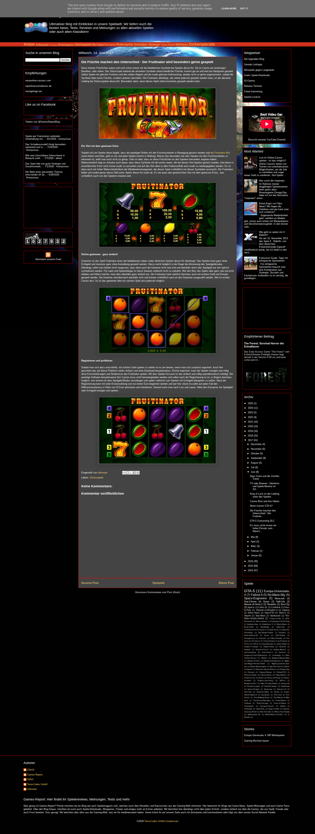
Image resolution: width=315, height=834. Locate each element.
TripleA (283, 706)
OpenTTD (269, 613)
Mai (253, 537)
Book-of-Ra (249, 627)
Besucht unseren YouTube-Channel (266, 139)
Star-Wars (260, 615)
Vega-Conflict (273, 709)
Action (29, 44)
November (256, 449)
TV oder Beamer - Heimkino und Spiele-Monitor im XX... (264, 486)
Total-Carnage (262, 703)
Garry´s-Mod (282, 644)
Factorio (262, 638)
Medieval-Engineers (272, 661)
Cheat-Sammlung (253, 91)
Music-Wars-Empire (258, 666)
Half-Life (280, 601)
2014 (251, 570)
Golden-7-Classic (251, 647)
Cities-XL (263, 607)
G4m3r (30, 769)
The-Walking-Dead (261, 697)
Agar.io (251, 607)
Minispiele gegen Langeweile (259, 70)
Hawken (247, 650)
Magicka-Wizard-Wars (281, 658)
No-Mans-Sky (276, 594)
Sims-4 (282, 613)
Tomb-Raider (280, 700)
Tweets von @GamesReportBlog (42, 121)
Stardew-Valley (262, 692)
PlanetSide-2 (281, 675)
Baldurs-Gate (252, 624)
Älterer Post (226, 583)
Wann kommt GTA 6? (261, 505)
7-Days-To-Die (275, 619)
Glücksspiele (83, 44)
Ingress (286, 610)
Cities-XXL (280, 627)
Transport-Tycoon (267, 706)
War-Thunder (265, 712)
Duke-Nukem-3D (251, 635)
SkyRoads (285, 686)
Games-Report (34, 774)
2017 (251, 440)
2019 (251, 431)
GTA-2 (246, 644)
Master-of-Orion (253, 661)
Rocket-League (253, 686)
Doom (266, 601)
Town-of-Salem (280, 703)
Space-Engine (253, 689)
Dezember (256, 444)
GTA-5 (249, 591)
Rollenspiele (125, 44)
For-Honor (256, 641)
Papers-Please (265, 672)
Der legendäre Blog (254, 59)
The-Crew (278, 695)
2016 (251, 561)
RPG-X (282, 681)
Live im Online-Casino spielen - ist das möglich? (272, 159)
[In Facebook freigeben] (134, 473)
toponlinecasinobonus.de (38, 86)
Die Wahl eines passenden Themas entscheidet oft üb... (44, 173)
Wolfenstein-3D (254, 714)
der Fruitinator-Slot (220, 152)
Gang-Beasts (267, 644)
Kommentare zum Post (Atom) (164, 592)
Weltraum (181, 44)
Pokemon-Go (249, 678)
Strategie (154, 44)
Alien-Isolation (262, 621)
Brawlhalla (265, 627)
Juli (253, 467)
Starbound (275, 615)
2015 (251, 565)
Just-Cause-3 (267, 652)
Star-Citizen (250, 601)
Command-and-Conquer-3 (255, 630)
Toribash (247, 703)
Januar (255, 555)
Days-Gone (274, 630)
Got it (244, 8)
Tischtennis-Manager (262, 700)
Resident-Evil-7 (250, 683)
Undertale (248, 709)
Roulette (271, 604)
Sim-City (285, 604)
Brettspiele (53, 45)
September (257, 458)
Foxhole (283, 641)
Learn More (228, 8)
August (255, 462)
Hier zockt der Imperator (272, 180)
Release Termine (253, 86)
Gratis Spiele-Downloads (257, 75)
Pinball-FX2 (281, 672)
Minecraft (280, 598)
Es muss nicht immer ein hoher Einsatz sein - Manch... (263, 528)
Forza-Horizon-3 (270, 641)
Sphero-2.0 (281, 689)
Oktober (255, 453)
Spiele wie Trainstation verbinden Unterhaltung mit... (42, 137)
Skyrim (247, 615)
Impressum (172, 821)
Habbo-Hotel (268, 647)
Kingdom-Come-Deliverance (255, 655)
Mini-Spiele (98, 44)
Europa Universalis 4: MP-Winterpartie (264, 735)
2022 (251, 417)
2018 (251, 435)
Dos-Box (282, 633)
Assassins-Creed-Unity (280, 621)
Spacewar (268, 689)
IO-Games (249, 80)
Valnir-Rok (260, 709)
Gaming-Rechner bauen (256, 740)
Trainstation (249, 706)
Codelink (275, 607)
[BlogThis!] (127, 473)
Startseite (158, 583)
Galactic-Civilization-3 (267, 610)
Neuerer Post (89, 583)
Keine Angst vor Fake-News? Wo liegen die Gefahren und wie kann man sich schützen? (274, 207)
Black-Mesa (282, 624)
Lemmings (276, 655)
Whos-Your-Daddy (282, 712)
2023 (251, 412)
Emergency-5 (249, 638)
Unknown (32, 789)
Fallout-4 (256, 594)
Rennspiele (110, 45)
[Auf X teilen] (131, 473)
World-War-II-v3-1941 (274, 714)
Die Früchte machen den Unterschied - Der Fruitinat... (263, 513)
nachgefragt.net (33, 91)
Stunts (276, 692)
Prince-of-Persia (273, 678)
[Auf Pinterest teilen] (138, 473)
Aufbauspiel (42, 44)
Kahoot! (282, 652)
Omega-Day (285, 669)
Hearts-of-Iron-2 (262, 650)
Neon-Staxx (254, 613)
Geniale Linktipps (253, 64)
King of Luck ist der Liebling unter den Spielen (264, 495)
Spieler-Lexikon (252, 97)
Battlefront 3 (267, 624)
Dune (266, 635)
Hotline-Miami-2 (279, 650)
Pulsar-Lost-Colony (265, 681)
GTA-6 (255, 644)
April (253, 541)
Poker (261, 678)
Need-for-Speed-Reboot (266, 669)
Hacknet (282, 647)
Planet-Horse (266, 675)
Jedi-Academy (250, 652)
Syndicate (265, 695)
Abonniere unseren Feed (48, 259)
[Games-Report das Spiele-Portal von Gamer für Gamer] (36, 30)
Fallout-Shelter (276, 638)
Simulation (141, 44)
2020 (251, 426)
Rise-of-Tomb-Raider (269, 683)
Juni (253, 472)
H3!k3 (30, 779)
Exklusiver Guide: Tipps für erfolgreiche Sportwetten (273, 259)
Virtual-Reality (168, 45)
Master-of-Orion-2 (253, 604)
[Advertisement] (224, 27)
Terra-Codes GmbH (37, 784)
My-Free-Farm (275, 666)
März (254, 546)
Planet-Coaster (250, 675)
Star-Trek (248, 692)
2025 (251, 403)
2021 (251, 421)
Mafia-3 (264, 658)
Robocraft (285, 683)
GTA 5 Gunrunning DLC (262, 520)
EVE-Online (280, 635)
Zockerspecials (201, 44)
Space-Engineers (255, 598)
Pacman (251, 672)
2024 (251, 408)
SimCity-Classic (270, 686)
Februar (255, 550)
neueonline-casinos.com (38, 80)
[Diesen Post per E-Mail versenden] (124, 473)
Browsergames (66, 44)
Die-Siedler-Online (265, 633)
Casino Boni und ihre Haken (264, 501)
